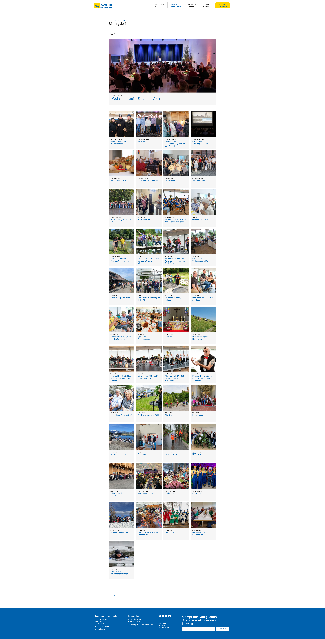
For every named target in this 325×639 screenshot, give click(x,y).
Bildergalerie (124, 20)
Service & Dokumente (222, 5)
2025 (112, 34)
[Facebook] (163, 616)
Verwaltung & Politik (159, 5)
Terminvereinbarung (147, 625)
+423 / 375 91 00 (103, 627)
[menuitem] (159, 5)
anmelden (222, 629)
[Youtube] (166, 616)
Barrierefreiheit (164, 627)
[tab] (162, 307)
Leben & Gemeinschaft (176, 5)
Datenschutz (163, 625)
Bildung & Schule (192, 5)
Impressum (162, 623)
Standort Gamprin (205, 5)
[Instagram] (160, 616)
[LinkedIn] (169, 616)
